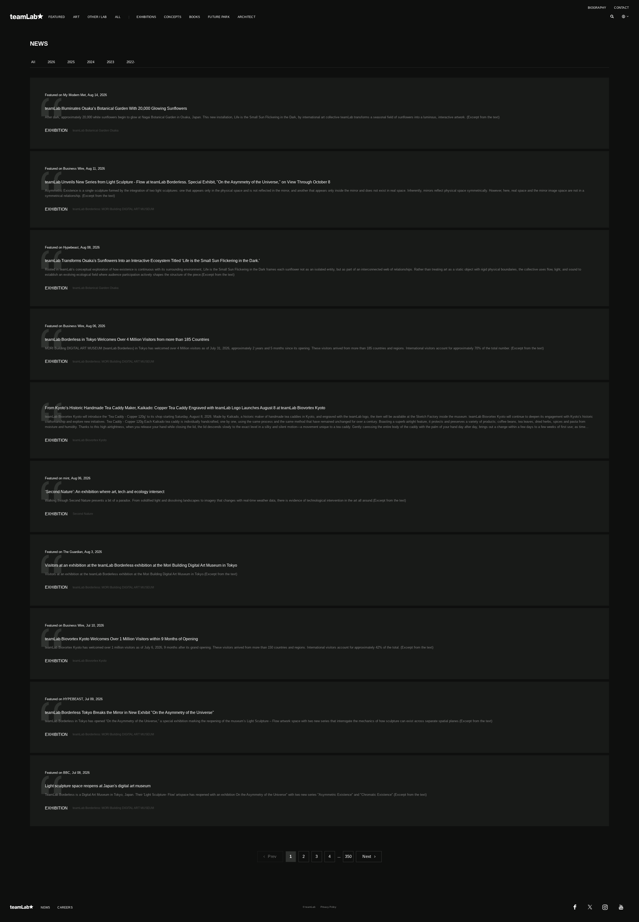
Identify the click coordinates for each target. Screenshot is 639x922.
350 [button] (348, 856)
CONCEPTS (172, 17)
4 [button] (329, 856)
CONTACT (621, 7)
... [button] (339, 856)
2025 (71, 62)
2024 (90, 62)
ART (76, 17)
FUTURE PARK (219, 17)
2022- (131, 62)
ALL (118, 17)
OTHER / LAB (97, 17)
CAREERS (65, 907)
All (33, 62)
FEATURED (56, 17)
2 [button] (304, 856)
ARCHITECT (246, 17)
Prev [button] (272, 856)
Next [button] (366, 856)
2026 (51, 62)
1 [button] (291, 856)
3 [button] (317, 856)
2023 (110, 62)
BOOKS (194, 17)
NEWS (45, 907)
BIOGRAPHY (597, 7)
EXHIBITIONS (146, 17)
